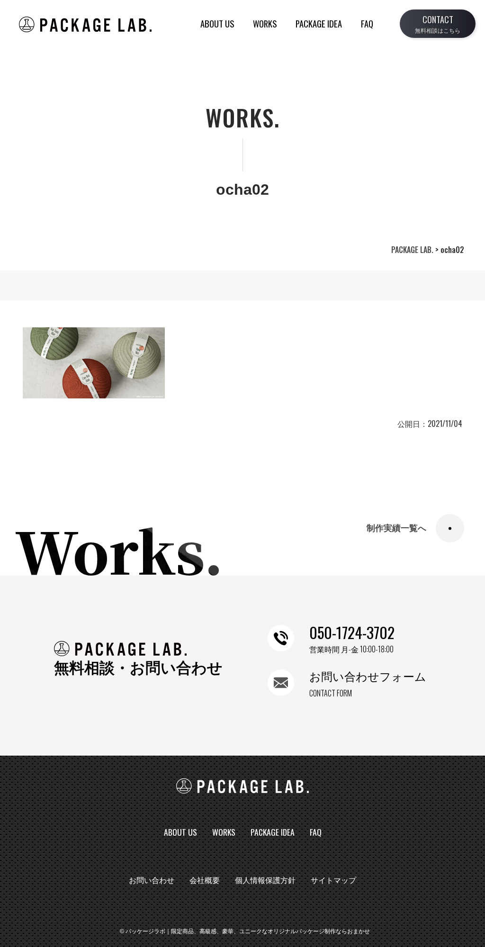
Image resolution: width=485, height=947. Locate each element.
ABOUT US (217, 23)
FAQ (367, 23)
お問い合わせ (151, 880)
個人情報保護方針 (265, 880)
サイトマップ (333, 880)
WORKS (265, 23)
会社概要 (204, 880)
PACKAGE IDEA (319, 23)
